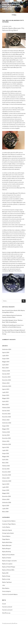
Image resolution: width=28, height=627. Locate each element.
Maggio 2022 (5, 429)
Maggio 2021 (5, 456)
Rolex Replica (5, 588)
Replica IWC (5, 573)
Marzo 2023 (5, 404)
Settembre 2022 (6, 423)
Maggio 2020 (5, 493)
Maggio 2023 (5, 398)
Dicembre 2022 (6, 413)
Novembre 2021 (6, 438)
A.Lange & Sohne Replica (8, 521)
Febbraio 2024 (6, 371)
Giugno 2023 (5, 395)
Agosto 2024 (5, 352)
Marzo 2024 (5, 367)
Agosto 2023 (5, 389)
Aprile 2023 (5, 401)
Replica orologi (6, 579)
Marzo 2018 (5, 511)
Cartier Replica (6, 527)
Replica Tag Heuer (7, 582)
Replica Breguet (6, 548)
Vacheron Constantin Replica (9, 594)
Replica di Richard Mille (8, 570)
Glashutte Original (7, 530)
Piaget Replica (6, 539)
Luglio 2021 (5, 450)
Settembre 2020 (6, 481)
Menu (14, 14)
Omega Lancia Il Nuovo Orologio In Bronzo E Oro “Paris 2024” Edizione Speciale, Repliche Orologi (14, 332)
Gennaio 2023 (6, 410)
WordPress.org (6, 613)
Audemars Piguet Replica (9, 524)
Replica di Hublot (6, 557)
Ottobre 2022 (5, 420)
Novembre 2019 (6, 496)
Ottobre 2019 (5, 499)
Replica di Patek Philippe (8, 567)
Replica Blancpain (6, 545)
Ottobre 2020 (5, 478)
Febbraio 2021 (6, 465)
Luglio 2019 (5, 508)
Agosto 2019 (5, 505)
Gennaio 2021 (5, 469)
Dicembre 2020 (6, 472)
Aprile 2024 (5, 364)
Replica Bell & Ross (7, 542)
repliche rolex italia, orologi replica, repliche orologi (12, 5)
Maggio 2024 (5, 361)
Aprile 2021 (5, 459)
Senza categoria (6, 591)
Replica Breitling (6, 551)
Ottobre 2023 (5, 383)
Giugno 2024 (5, 358)
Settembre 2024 (6, 349)
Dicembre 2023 (6, 377)
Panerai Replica (6, 536)
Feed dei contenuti (7, 607)
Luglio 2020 (5, 487)
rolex (3, 585)
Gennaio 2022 (6, 435)
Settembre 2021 (6, 444)
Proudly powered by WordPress (9, 623)
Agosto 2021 (5, 447)
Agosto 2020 (5, 484)
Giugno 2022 (5, 426)
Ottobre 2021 (5, 441)
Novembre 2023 (6, 380)
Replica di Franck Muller (8, 554)
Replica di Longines (7, 563)
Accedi (4, 603)
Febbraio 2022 (6, 432)
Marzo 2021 (5, 462)
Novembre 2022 (6, 416)
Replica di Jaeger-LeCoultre (9, 560)
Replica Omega (6, 576)
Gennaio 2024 (6, 374)
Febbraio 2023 (6, 407)
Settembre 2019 (6, 502)
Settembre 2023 (6, 386)
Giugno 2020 (5, 490)
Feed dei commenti (7, 610)
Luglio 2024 (5, 355)
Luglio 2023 (5, 392)
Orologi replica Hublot (8, 533)
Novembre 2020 (6, 475)
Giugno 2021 (5, 453)
